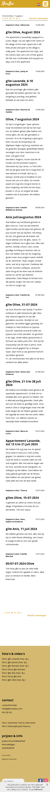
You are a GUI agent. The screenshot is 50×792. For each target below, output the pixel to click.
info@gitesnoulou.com (12, 708)
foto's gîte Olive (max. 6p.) (13, 680)
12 (17, 18)
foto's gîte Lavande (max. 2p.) (15, 658)
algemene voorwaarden (9, 759)
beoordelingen (8, 744)
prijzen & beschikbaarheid (13, 741)
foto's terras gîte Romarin (13, 669)
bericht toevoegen (38, 18)
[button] (45, 4)
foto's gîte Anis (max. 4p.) (13, 673)
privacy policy (6, 755)
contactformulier (9, 705)
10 (10, 18)
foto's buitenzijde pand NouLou (16, 726)
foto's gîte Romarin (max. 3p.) (15, 665)
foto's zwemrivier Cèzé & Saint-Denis (18, 722)
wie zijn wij (7, 712)
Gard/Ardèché (8, 748)
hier (38, 787)
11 (13, 18)
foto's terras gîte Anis (11, 676)
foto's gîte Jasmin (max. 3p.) (14, 662)
